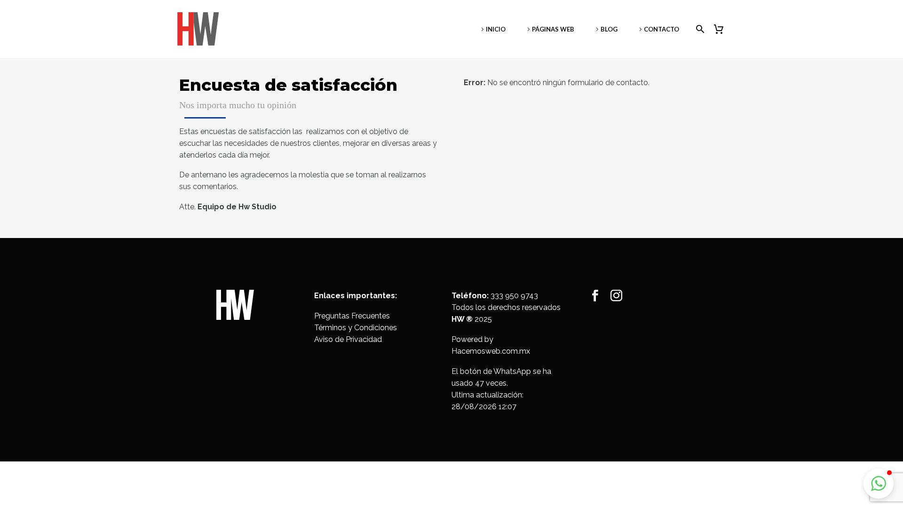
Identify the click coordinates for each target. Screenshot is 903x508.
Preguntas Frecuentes (352, 315)
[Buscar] (698, 29)
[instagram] (616, 296)
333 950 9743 (514, 295)
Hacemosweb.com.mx (491, 351)
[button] (878, 483)
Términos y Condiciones (355, 327)
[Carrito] (722, 29)
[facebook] (595, 296)
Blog (609, 29)
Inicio (496, 29)
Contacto (661, 29)
